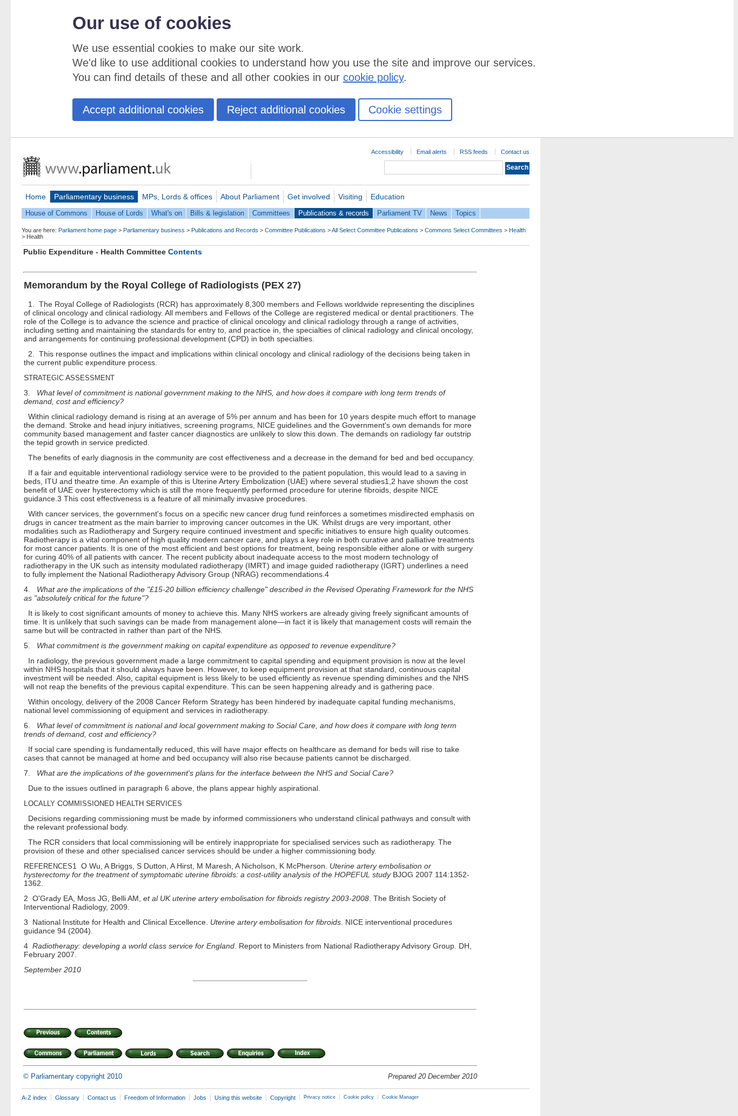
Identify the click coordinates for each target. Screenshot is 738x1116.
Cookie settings (405, 110)
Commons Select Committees (463, 230)
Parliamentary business (94, 196)
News (438, 213)
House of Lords (119, 213)
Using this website (238, 1097)
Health (517, 230)
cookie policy (373, 77)
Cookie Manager (400, 1097)
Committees (271, 213)
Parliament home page (87, 230)
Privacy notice (320, 1097)
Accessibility (387, 152)
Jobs (199, 1097)
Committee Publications (295, 230)
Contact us (515, 152)
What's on (166, 213)
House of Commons (56, 213)
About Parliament (249, 196)
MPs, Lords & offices (177, 196)
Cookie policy (359, 1097)
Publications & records (333, 213)
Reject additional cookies (286, 110)
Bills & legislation (217, 213)
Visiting (350, 196)
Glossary (67, 1097)
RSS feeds (474, 152)
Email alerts (432, 152)
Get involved (308, 196)
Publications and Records (224, 230)
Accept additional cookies (143, 110)
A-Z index (34, 1097)
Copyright (283, 1097)
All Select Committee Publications (375, 230)
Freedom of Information (154, 1097)
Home (35, 196)
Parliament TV (399, 213)
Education (388, 196)
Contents (185, 251)
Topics (465, 213)
